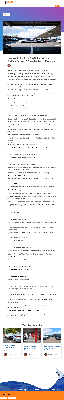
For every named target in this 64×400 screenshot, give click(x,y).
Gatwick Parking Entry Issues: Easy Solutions (31, 348)
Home (22, 5)
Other (38, 5)
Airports (16, 5)
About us (45, 5)
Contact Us (33, 5)
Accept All (4, 398)
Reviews (51, 5)
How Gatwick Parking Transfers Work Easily (52, 348)
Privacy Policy (9, 394)
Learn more (11, 398)
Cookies (3, 394)
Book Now (6, 14)
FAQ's (27, 5)
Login (58, 5)
